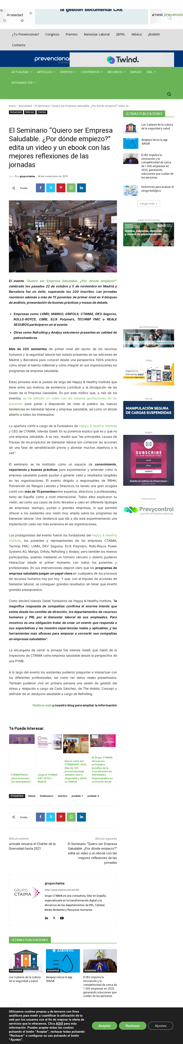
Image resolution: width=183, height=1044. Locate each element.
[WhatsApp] (71, 187)
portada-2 (93, 796)
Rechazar (133, 1025)
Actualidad (25, 106)
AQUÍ (59, 1023)
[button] (169, 94)
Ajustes (160, 1025)
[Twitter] (50, 187)
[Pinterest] (60, 187)
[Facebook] (40, 187)
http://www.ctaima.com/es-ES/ (62, 889)
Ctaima (31, 796)
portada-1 (77, 796)
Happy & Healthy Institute (98, 426)
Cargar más (147, 203)
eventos (62, 796)
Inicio (12, 106)
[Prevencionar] (59, 60)
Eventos (42, 112)
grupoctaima (27, 176)
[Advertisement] (153, 285)
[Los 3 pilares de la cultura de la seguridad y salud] (26, 961)
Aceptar (104, 1025)
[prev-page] (12, 1007)
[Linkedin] (81, 187)
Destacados (46, 796)
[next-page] (19, 1007)
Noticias (29, 112)
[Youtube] (62, 917)
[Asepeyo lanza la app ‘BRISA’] (63, 961)
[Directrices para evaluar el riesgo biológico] (130, 190)
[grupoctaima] (12, 176)
